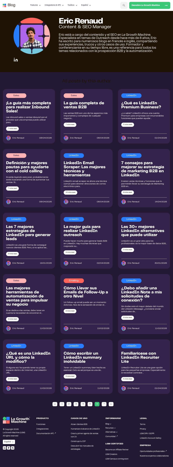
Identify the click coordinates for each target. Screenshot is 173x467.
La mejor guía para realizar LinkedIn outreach (82, 231)
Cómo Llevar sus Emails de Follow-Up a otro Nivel (86, 292)
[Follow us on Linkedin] (4, 448)
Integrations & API (53, 5)
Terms (142, 424)
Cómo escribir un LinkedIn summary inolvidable (83, 358)
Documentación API (45, 433)
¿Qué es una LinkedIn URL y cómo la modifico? (28, 358)
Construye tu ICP (78, 441)
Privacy (143, 429)
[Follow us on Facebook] (8, 448)
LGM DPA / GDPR (147, 433)
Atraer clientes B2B (79, 424)
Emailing (74, 281)
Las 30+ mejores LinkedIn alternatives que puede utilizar (142, 231)
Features (34, 5)
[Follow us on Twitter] (12, 448)
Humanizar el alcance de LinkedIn (85, 429)
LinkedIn (131, 96)
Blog (11, 5)
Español (84, 5)
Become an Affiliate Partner (117, 450)
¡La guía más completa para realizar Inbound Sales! (28, 107)
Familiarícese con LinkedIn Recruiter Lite (140, 358)
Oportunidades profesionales (152, 451)
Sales (16, 96)
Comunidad (110, 436)
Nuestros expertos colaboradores (154, 456)
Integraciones (42, 429)
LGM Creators (111, 454)
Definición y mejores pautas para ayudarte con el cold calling (27, 167)
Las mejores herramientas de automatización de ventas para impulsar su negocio (27, 296)
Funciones (40, 424)
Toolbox (71, 5)
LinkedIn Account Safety (150, 438)
